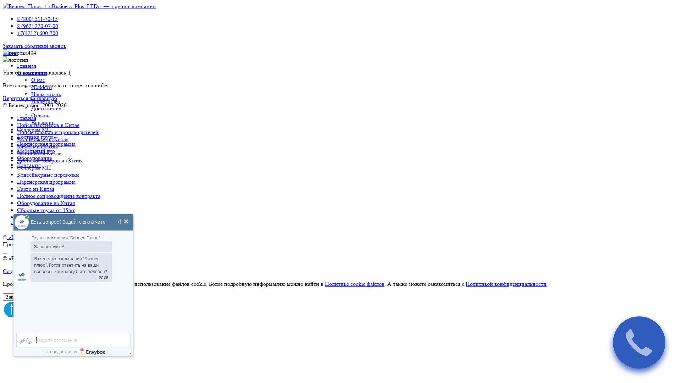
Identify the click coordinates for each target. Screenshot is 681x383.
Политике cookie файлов (354, 284)
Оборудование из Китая (46, 203)
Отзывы (41, 115)
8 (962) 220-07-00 (37, 26)
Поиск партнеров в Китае (48, 125)
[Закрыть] (126, 222)
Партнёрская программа (46, 181)
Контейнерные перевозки (48, 174)
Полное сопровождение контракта (58, 196)
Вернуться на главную (30, 98)
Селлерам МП (34, 167)
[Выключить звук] (120, 222)
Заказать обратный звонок (34, 46)
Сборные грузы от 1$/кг (46, 210)
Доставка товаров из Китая (50, 160)
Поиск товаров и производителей (58, 132)
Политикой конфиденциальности (506, 284)
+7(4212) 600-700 (37, 33)
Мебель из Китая (37, 146)
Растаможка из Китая (42, 139)
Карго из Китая (35, 188)
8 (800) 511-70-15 (37, 19)
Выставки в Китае (39, 153)
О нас (38, 80)
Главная (26, 65)
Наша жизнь (46, 94)
